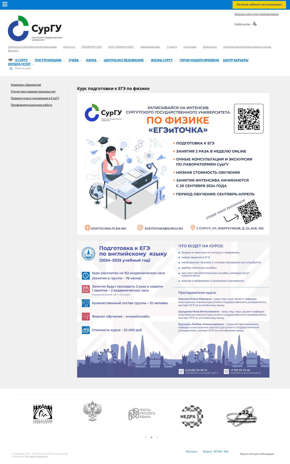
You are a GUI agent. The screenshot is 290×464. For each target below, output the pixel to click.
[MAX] (225, 454)
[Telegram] (207, 454)
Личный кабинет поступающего (259, 4)
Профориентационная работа (31, 105)
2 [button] (151, 437)
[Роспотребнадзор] (102, 416)
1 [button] (146, 437)
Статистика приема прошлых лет (33, 91)
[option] (52, 416)
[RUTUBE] (218, 454)
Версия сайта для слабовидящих (257, 14)
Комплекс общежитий (26, 85)
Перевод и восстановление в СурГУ (35, 98)
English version (242, 24)
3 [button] (157, 437)
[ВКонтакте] (191, 454)
